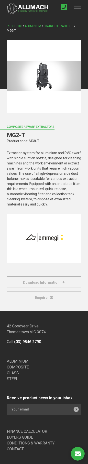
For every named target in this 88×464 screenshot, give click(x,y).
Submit (76, 409)
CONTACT (15, 449)
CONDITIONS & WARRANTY (31, 443)
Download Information (41, 282)
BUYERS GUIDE (20, 437)
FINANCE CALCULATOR (27, 431)
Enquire (41, 298)
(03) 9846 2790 (27, 341)
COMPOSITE (18, 367)
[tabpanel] (44, 76)
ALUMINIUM (17, 361)
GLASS (13, 373)
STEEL (12, 379)
